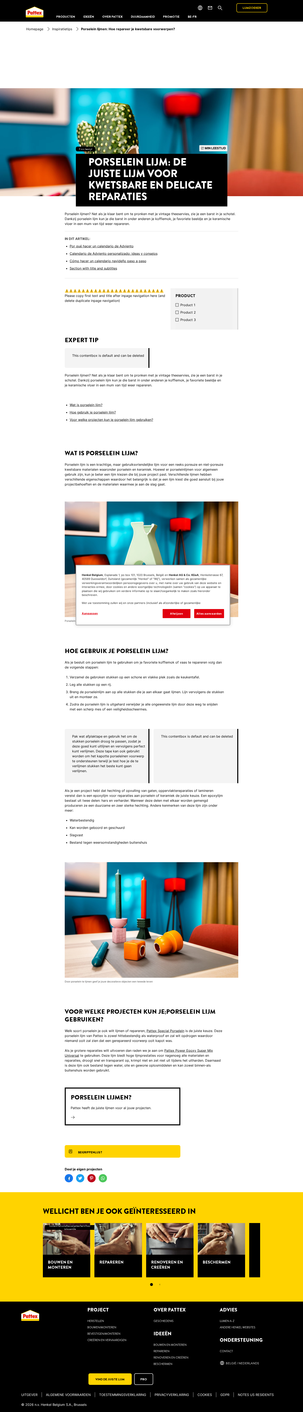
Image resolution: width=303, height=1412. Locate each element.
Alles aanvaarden (209, 613)
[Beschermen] (221, 1250)
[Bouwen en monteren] (66, 1250)
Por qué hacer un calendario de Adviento (102, 246)
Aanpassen (90, 613)
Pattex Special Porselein (165, 1031)
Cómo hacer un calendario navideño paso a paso (108, 261)
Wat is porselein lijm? (86, 405)
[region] (153, 595)
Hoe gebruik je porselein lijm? (93, 412)
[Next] (267, 1250)
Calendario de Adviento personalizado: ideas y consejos (113, 253)
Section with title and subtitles (93, 268)
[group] (151, 358)
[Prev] (35, 1250)
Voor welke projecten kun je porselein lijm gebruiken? (111, 420)
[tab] (151, 1284)
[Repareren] (118, 1250)
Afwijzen (176, 613)
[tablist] (151, 1284)
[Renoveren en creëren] (170, 1250)
